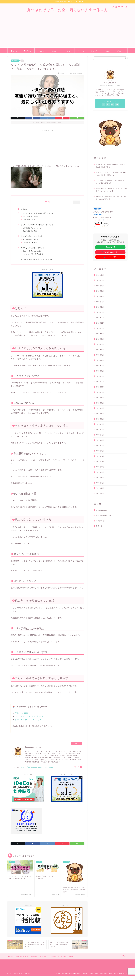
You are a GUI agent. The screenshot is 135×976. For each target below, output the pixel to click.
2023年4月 (100, 424)
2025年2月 (100, 371)
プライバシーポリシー (15, 973)
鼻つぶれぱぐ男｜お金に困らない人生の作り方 (67, 10)
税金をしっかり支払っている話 (32, 248)
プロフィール (121, 51)
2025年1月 (100, 376)
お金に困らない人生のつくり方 (28, 720)
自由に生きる (15, 60)
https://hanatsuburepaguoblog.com (37, 767)
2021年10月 (100, 467)
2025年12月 (100, 317)
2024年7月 (100, 408)
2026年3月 (100, 302)
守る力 (68, 51)
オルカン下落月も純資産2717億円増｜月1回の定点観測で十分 (111, 166)
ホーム (15, 51)
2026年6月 (100, 286)
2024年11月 (100, 387)
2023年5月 (100, 419)
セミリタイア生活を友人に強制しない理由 (37, 225)
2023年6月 (100, 413)
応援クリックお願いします (103, 212)
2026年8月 (100, 275)
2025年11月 (100, 323)
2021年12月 (100, 456)
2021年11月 (100, 461)
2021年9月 (100, 472)
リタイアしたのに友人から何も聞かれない (37, 213)
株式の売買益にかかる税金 (32, 251)
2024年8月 (100, 403)
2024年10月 (100, 392)
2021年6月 (100, 488)
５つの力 (41, 51)
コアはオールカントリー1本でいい (29, 716)
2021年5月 (100, 493)
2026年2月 (100, 307)
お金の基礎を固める (103, 515)
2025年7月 (100, 344)
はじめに (24, 209)
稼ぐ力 (107, 51)
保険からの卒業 (21, 713)
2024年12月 (100, 381)
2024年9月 (100, 397)
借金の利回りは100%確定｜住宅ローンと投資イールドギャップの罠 (111, 190)
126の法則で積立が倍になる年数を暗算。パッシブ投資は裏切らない (111, 182)
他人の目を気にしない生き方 (32, 236)
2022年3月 (100, 440)
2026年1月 (100, 312)
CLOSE (77, 202)
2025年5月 (100, 355)
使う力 (54, 51)
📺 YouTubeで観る (110, 257)
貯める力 (94, 51)
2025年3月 (100, 366)
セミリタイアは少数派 (30, 216)
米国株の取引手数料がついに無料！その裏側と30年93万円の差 (111, 198)
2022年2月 (100, 445)
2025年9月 (100, 333)
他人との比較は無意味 (30, 239)
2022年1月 (100, 451)
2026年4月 (100, 296)
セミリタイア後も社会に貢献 (33, 254)
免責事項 (27, 973)
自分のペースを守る (30, 242)
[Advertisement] (67, 32)
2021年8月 (100, 477)
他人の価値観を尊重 (30, 231)
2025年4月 (100, 360)
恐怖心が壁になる (29, 219)
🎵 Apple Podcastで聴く (110, 252)
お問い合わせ (29, 51)
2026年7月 (100, 280)
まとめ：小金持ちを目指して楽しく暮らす (37, 259)
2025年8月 (100, 339)
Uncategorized (101, 510)
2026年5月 (100, 291)
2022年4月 (100, 435)
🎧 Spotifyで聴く (110, 247)
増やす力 (81, 51)
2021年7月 (100, 483)
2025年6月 (100, 350)
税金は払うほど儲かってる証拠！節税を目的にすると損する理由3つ (111, 174)
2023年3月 (100, 429)
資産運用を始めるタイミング (33, 228)
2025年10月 (100, 328)
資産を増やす (101, 526)
